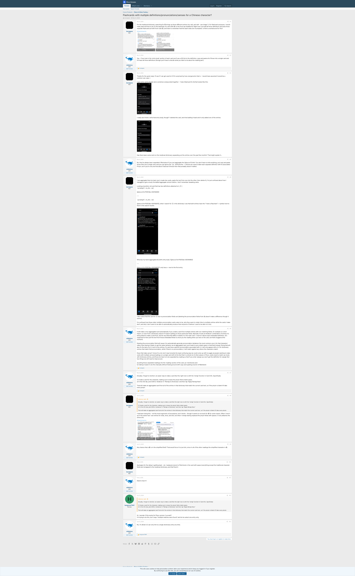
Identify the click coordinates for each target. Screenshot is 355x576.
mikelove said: (142, 399)
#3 (230, 73)
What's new (136, 6)
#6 (230, 328)
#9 (230, 444)
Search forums (135, 9)
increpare (127, 18)
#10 (230, 462)
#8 (230, 395)
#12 (230, 495)
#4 (230, 159)
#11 (230, 477)
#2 (230, 55)
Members (147, 6)
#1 (230, 21)
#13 (230, 521)
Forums (126, 6)
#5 (230, 177)
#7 (230, 372)
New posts (126, 9)
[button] (141, 5)
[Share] (228, 22)
